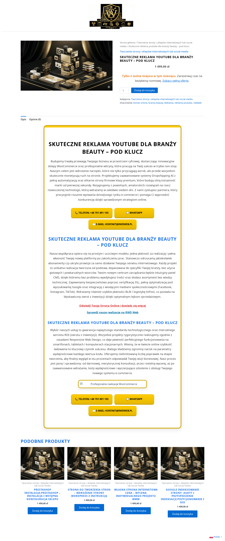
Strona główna (127, 42)
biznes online (140, 102)
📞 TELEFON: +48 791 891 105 (92, 212)
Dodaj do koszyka (144, 90)
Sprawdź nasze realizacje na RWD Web (112, 312)
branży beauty (155, 102)
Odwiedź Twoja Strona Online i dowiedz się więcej (112, 305)
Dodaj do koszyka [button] (42, 510)
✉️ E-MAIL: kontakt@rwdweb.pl (112, 224)
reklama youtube (183, 102)
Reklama (168, 102)
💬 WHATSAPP (134, 212)
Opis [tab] (23, 119)
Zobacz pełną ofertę (175, 81)
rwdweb (197, 102)
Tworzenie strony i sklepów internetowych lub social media (154, 51)
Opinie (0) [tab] (35, 119)
